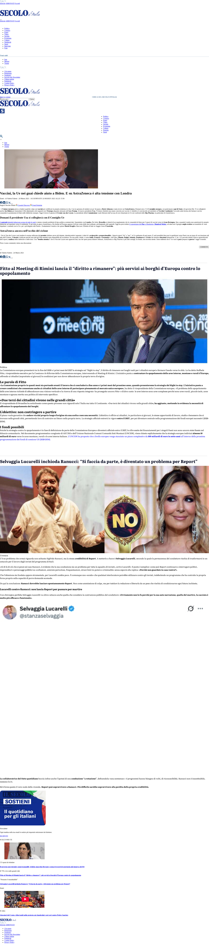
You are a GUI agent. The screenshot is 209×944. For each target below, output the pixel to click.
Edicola (2, 3)
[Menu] (1, 108)
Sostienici (7, 75)
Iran (5, 59)
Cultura (6, 40)
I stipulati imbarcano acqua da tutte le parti (18, 222)
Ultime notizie (9, 79)
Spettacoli (7, 42)
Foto (6, 48)
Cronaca (7, 30)
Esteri (6, 32)
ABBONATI (10, 3)
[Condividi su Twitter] (9, 203)
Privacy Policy (9, 85)
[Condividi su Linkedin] (4, 203)
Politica (6, 28)
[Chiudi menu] (1, 19)
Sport (6, 44)
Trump (6, 63)
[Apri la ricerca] (1, 137)
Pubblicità (7, 81)
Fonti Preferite (37, 205)
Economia (7, 38)
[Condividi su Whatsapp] (7, 203)
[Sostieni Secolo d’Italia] (23, 825)
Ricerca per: (4, 99)
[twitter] (5, 1)
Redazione (8, 73)
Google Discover (24, 205)
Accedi (17, 3)
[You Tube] (3, 1)
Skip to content (5, 97)
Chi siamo (7, 71)
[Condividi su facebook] (1, 203)
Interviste (7, 46)
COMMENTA (204, 247)
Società (6, 36)
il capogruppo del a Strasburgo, (147, 224)
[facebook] (1, 1)
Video (6, 34)
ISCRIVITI (4, 836)
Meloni (6, 61)
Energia (106, 130)
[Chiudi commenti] (1, 249)
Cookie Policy (9, 83)
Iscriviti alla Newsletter (12, 77)
